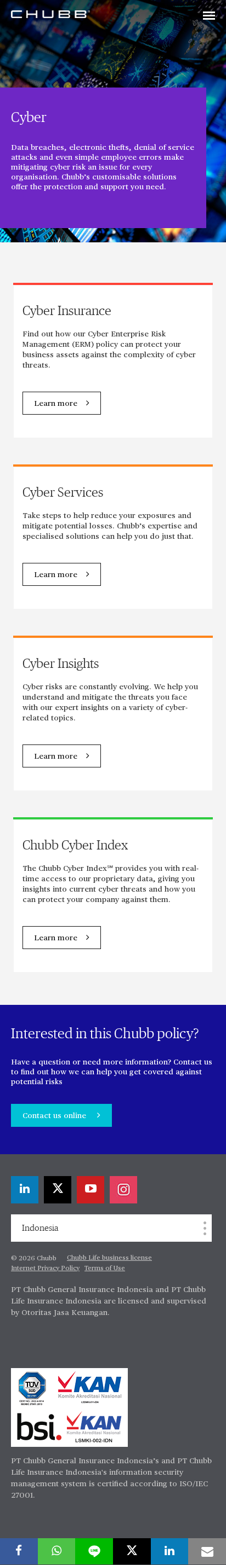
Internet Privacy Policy (45, 1268)
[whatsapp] (57, 1551)
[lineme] (94, 1551)
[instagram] (123, 1189)
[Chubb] (50, 14)
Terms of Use (104, 1268)
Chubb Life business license (109, 1258)
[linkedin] (24, 1189)
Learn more (55, 404)
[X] (57, 1189)
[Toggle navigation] (209, 16)
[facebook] (19, 1551)
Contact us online (55, 1116)
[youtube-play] (90, 1189)
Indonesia (40, 1228)
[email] (207, 1551)
